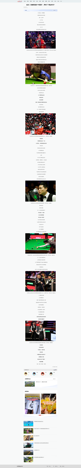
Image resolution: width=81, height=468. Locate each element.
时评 (34, 1)
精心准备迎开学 (36, 435)
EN (61, 1)
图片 (49, 1)
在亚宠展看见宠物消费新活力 (39, 457)
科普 (40, 1)
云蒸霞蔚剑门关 (36, 450)
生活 (55, 1)
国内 (28, 1)
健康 (46, 1)
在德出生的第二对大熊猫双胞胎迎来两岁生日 (41, 428)
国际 (31, 1)
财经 (52, 1)
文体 (37, 1)
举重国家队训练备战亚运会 (38, 421)
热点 (25, 1)
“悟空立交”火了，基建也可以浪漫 (41, 381)
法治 (58, 1)
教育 (43, 1)
